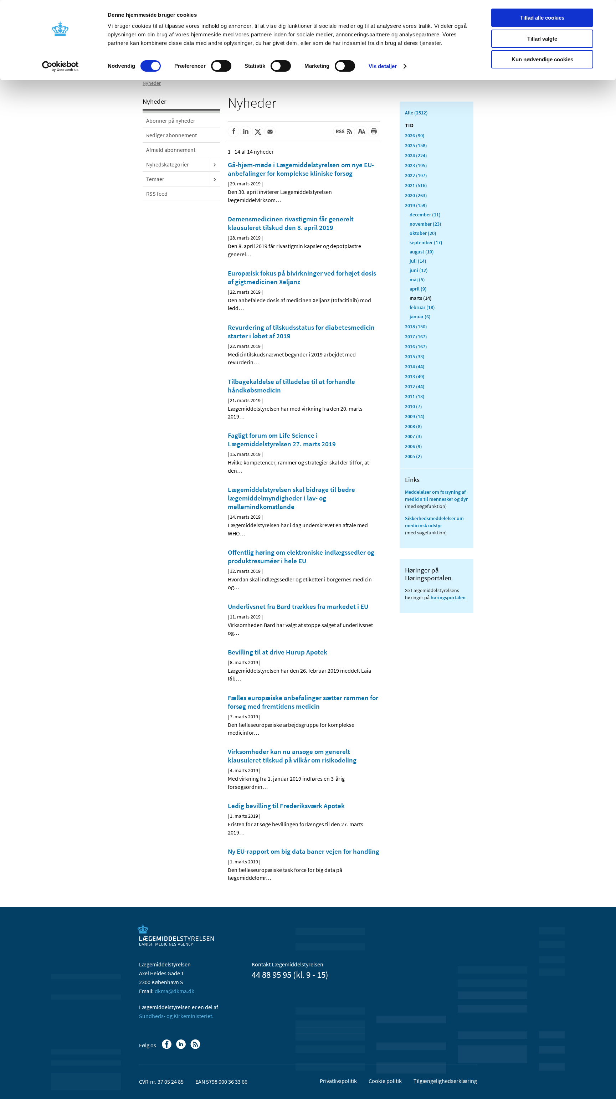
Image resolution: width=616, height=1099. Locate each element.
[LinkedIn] (181, 1047)
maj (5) (417, 279)
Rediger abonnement (171, 135)
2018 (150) (416, 326)
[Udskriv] (373, 131)
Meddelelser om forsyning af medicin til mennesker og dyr (436, 495)
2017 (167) (416, 336)
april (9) (418, 289)
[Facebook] (167, 1047)
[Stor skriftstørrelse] (361, 131)
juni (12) (419, 270)
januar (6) (420, 316)
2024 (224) (416, 155)
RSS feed (157, 193)
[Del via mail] (270, 131)
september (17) (426, 242)
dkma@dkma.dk (174, 991)
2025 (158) (416, 145)
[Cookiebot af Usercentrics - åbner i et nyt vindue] (60, 66)
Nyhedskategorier (167, 164)
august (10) (422, 251)
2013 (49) (415, 376)
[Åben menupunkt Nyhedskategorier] (214, 164)
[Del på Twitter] (257, 131)
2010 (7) (413, 406)
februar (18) (422, 307)
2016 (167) (416, 346)
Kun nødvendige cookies (542, 59)
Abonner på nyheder (170, 120)
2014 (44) (415, 366)
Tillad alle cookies (542, 18)
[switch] (221, 66)
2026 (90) (415, 135)
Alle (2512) (416, 112)
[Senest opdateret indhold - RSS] (344, 131)
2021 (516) (416, 185)
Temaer (155, 179)
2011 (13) (415, 396)
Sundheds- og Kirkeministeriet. (176, 1016)
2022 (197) (416, 175)
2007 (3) (413, 436)
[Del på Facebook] (233, 131)
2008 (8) (413, 426)
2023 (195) (416, 165)
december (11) (425, 214)
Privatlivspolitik (338, 1080)
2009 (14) (415, 416)
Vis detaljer (383, 66)
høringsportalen (448, 597)
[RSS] (195, 1047)
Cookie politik (385, 1080)
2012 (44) (415, 386)
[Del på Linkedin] (245, 131)
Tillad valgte (542, 39)
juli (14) (418, 261)
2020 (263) (416, 195)
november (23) (425, 224)
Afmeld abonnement (170, 149)
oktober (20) (423, 233)
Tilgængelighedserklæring (445, 1080)
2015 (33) (415, 356)
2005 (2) (413, 456)
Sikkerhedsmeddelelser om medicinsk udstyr (434, 522)
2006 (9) (413, 446)
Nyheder (152, 83)
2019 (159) (416, 205)
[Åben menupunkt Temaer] (214, 179)
